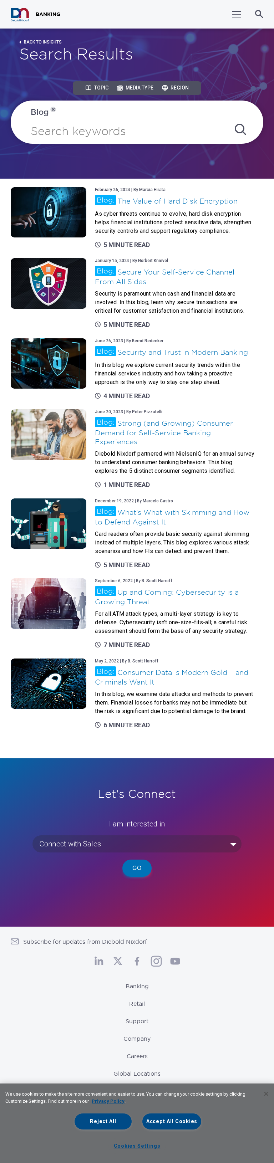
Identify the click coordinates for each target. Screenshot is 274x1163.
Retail (137, 1003)
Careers (137, 1056)
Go (137, 868)
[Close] (266, 1094)
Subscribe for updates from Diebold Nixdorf (85, 941)
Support (137, 1021)
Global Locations (137, 1073)
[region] (137, 1123)
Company (137, 1038)
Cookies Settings (137, 1146)
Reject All (103, 1121)
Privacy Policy (108, 1101)
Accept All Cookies (171, 1121)
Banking (137, 986)
